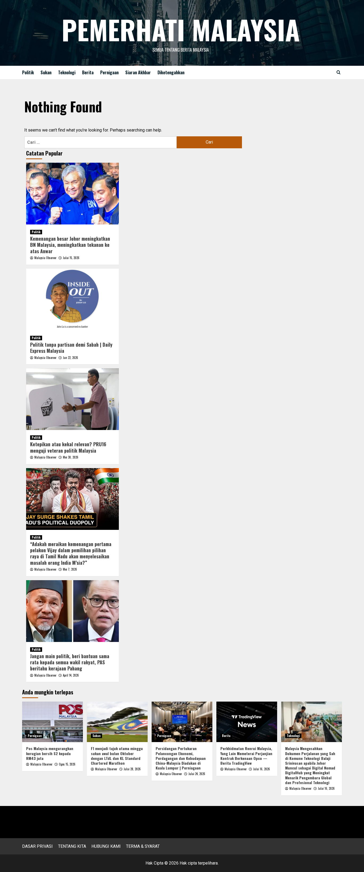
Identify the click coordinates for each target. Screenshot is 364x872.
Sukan (46, 72)
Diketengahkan (170, 72)
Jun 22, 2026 (70, 357)
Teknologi (66, 72)
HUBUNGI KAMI (106, 846)
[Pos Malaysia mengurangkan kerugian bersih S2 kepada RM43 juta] (52, 722)
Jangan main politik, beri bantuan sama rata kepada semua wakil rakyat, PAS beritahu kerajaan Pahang (69, 662)
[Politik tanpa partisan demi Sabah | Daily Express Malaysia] (72, 299)
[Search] (338, 72)
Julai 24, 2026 (196, 774)
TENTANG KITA (72, 846)
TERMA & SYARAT (143, 846)
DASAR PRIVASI (37, 846)
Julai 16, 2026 (261, 769)
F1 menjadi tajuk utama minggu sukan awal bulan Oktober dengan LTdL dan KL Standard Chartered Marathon (117, 756)
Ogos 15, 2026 (67, 764)
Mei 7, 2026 (70, 569)
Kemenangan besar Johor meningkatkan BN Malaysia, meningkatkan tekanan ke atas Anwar (70, 245)
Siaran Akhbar (138, 72)
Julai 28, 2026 (132, 769)
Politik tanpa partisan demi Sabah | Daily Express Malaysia (71, 347)
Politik (28, 72)
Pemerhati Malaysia (181, 29)
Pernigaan (109, 72)
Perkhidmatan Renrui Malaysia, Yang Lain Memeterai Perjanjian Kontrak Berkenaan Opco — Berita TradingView (246, 756)
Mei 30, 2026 (70, 457)
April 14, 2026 (71, 675)
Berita (88, 72)
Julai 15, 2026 (71, 258)
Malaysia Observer (45, 258)
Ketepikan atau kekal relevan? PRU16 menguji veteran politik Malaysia (68, 447)
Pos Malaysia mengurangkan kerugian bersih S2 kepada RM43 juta (49, 753)
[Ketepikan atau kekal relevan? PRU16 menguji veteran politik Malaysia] (72, 399)
